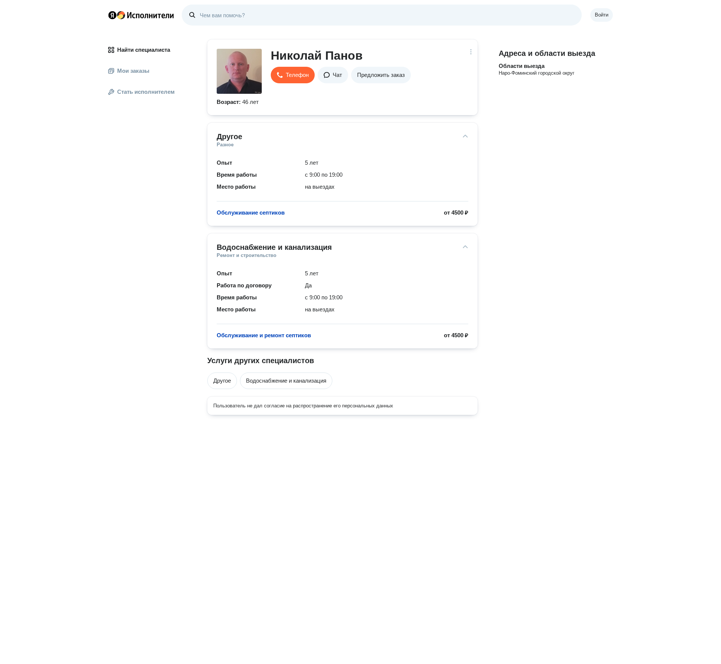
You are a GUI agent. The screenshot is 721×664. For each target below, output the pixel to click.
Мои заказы (133, 71)
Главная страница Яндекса (112, 15)
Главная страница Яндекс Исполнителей (141, 15)
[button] (293, 75)
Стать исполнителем (146, 92)
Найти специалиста (143, 50)
